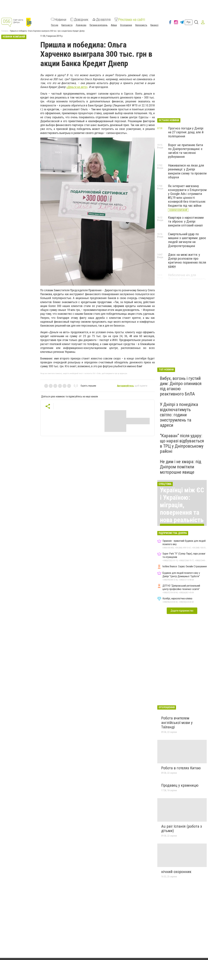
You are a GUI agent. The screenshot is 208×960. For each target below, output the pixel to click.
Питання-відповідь (99, 25)
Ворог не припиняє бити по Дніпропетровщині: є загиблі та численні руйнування (185, 151)
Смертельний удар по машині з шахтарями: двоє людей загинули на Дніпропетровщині (187, 240)
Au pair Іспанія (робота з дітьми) (181, 828)
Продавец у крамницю (179, 785)
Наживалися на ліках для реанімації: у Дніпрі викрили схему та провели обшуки (187, 171)
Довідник (81, 19)
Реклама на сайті (131, 19)
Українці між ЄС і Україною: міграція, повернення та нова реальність (182, 505)
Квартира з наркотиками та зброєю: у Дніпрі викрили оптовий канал (186, 221)
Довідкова (81, 25)
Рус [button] (189, 22)
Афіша (114, 25)
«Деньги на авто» (76, 87)
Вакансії (154, 25)
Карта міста (66, 25)
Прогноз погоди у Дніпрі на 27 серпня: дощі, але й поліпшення (185, 132)
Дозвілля (103, 19)
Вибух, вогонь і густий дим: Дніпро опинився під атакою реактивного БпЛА (181, 386)
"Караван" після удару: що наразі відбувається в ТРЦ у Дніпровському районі (182, 443)
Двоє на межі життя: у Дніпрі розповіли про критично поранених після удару (187, 260)
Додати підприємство (182, 610)
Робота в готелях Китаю (181, 768)
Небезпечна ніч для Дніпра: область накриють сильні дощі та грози (187, 279)
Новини (60, 19)
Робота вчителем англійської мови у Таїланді (177, 722)
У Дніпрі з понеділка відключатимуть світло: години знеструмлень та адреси (179, 415)
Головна (4, 31)
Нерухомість (141, 25)
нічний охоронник (176, 871)
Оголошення (126, 25)
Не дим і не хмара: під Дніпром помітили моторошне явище (180, 467)
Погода (54, 25)
